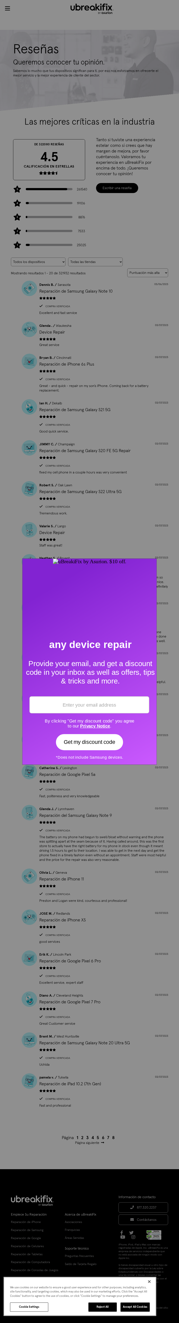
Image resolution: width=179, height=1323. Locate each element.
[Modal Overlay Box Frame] (89, 661)
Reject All (102, 1307)
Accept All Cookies (135, 1307)
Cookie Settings (29, 1307)
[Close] (149, 1281)
